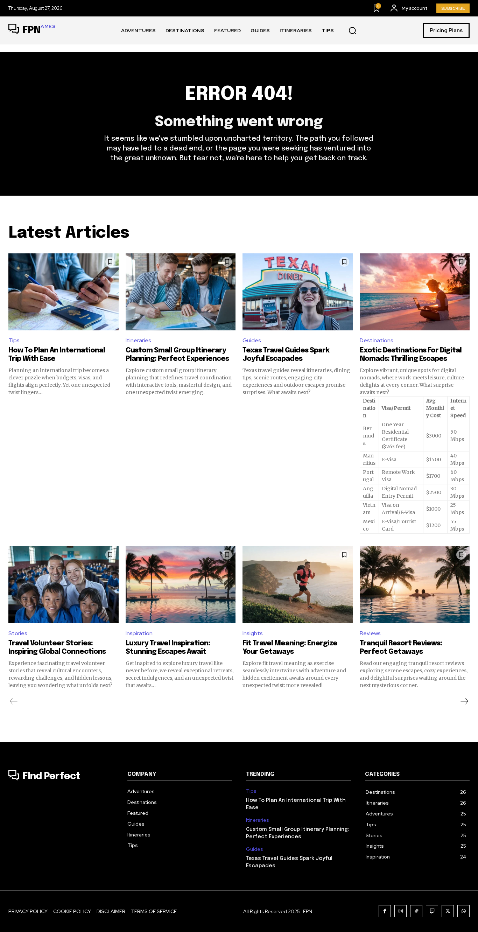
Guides (251, 340)
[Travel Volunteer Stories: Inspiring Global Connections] (63, 584)
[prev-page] (13, 701)
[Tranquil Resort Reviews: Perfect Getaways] (415, 584)
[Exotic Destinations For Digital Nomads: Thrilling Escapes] (415, 291)
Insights (252, 633)
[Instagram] (400, 911)
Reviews (370, 633)
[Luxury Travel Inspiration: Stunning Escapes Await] (181, 584)
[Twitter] (448, 911)
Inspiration (139, 633)
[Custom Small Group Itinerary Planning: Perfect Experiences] (181, 291)
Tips (14, 340)
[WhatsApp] (463, 911)
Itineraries (138, 340)
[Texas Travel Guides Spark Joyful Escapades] (297, 291)
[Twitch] (432, 911)
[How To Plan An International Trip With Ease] (63, 291)
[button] (352, 31)
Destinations (376, 340)
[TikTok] (416, 911)
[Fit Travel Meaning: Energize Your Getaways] (297, 584)
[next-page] (464, 701)
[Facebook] (385, 911)
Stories (17, 633)
